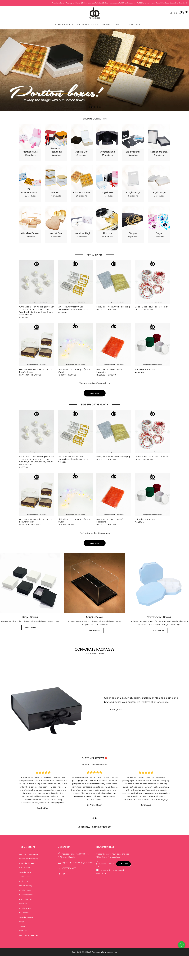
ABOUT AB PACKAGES (87, 24)
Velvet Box (24, 894)
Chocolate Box (25, 881)
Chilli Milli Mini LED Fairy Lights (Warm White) (74, 352)
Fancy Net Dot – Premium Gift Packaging (109, 352)
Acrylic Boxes (94, 599)
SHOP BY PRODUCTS (63, 24)
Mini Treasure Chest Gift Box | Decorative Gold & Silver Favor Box (73, 289)
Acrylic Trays (25, 890)
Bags (21, 903)
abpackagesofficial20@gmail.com (77, 844)
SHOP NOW (30, 609)
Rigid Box (23, 863)
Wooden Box (25, 854)
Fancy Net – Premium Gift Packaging (113, 288)
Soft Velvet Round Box (145, 351)
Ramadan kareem (27, 845)
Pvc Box (23, 885)
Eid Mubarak (24, 849)
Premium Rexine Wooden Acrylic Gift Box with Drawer (35, 352)
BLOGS (119, 24)
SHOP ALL (106, 24)
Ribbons (23, 912)
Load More (95, 375)
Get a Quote (116, 691)
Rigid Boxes (30, 599)
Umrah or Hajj (25, 867)
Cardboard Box (26, 876)
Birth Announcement (28, 836)
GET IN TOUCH (133, 24)
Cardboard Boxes (159, 599)
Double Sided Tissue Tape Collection (151, 288)
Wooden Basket (26, 899)
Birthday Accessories (28, 917)
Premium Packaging (28, 840)
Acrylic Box (24, 858)
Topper (22, 908)
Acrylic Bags (25, 872)
